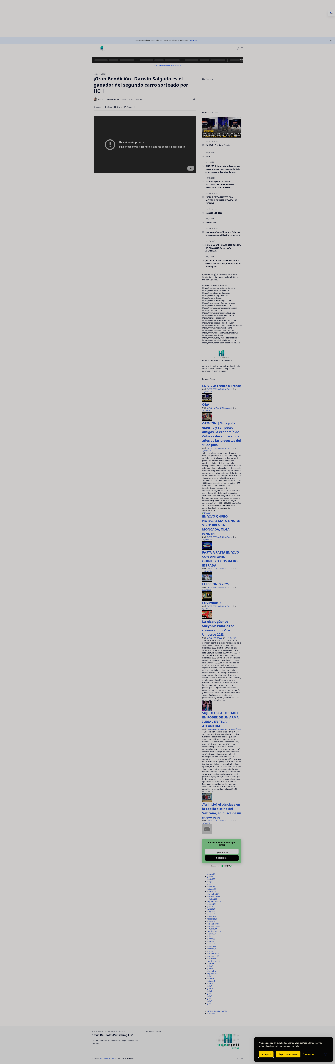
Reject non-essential (288, 1054)
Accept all (266, 1054)
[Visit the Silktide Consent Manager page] (325, 1054)
